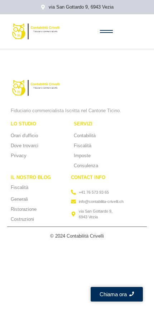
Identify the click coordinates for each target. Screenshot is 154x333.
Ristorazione (24, 209)
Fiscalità (82, 145)
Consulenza (86, 165)
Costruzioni (22, 219)
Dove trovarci (24, 145)
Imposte (82, 155)
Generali (19, 199)
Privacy (19, 155)
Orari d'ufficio (24, 135)
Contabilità (85, 135)
